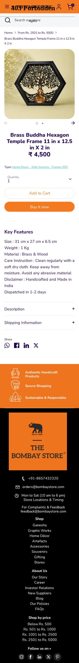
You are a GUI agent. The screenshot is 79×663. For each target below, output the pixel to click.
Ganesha (40, 525)
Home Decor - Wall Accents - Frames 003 (40, 167)
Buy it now (39, 207)
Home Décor (40, 536)
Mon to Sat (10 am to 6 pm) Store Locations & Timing (43, 497)
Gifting (39, 557)
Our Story (39, 577)
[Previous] (6, 123)
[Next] (73, 123)
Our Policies (39, 604)
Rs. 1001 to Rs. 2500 (39, 635)
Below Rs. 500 (39, 624)
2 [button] (42, 123)
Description (14, 309)
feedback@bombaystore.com (43, 511)
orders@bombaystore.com (43, 487)
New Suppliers (39, 593)
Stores (39, 562)
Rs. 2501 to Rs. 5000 (39, 640)
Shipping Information (22, 322)
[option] (39, 84)
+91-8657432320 (43, 478)
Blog (39, 599)
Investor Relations (39, 588)
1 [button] (37, 123)
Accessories (39, 546)
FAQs (39, 609)
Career (39, 583)
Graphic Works (39, 531)
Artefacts (39, 541)
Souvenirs (39, 552)
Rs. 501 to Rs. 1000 (39, 629)
